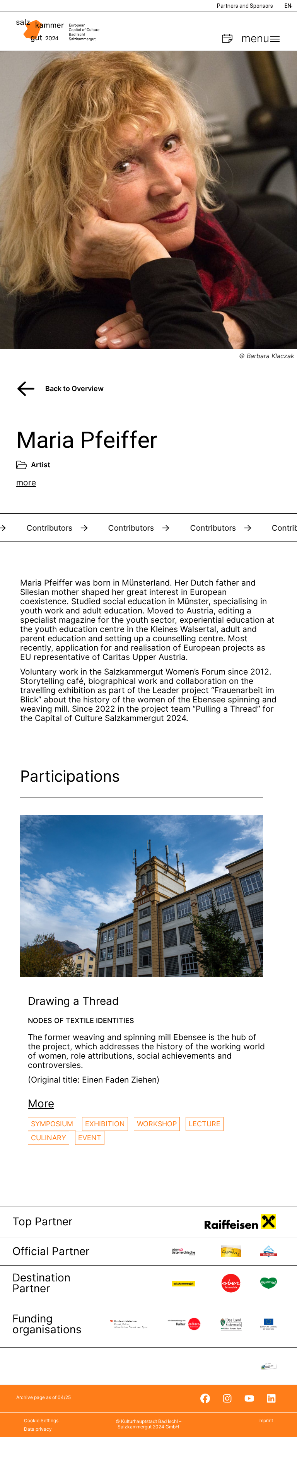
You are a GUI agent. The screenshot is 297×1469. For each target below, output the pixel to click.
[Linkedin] (271, 1398)
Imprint (265, 1420)
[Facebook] (205, 1398)
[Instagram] (227, 1398)
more (26, 482)
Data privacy (38, 1429)
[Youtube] (249, 1398)
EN (288, 6)
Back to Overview (74, 388)
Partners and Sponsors (245, 6)
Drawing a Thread (73, 1001)
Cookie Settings (41, 1420)
